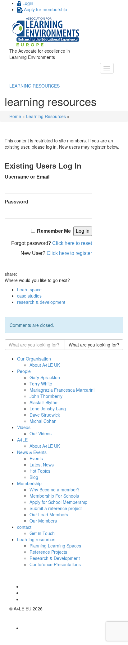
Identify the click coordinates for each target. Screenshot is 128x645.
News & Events (32, 452)
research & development (41, 302)
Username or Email (27, 176)
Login (27, 3)
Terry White (41, 383)
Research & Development (55, 558)
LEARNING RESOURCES (34, 86)
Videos (23, 427)
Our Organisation (34, 359)
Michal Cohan (43, 421)
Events (36, 458)
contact (24, 527)
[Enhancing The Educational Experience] (46, 31)
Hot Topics (40, 471)
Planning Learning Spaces (55, 545)
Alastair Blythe (43, 402)
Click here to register (69, 253)
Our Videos (41, 433)
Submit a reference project (56, 508)
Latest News (42, 464)
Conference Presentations (55, 564)
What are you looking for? (94, 345)
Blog (34, 477)
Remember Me (54, 231)
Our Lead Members (49, 514)
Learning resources (36, 539)
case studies (29, 296)
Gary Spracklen (45, 377)
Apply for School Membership (58, 502)
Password (16, 201)
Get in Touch (42, 533)
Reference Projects (48, 552)
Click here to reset (72, 243)
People (24, 371)
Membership (29, 483)
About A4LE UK (45, 365)
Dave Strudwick (45, 415)
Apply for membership (45, 9)
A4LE (22, 440)
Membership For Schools (54, 496)
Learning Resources (46, 116)
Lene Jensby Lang (48, 408)
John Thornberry (46, 396)
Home (15, 116)
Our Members (43, 521)
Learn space (29, 289)
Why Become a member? (55, 489)
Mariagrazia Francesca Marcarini (62, 390)
